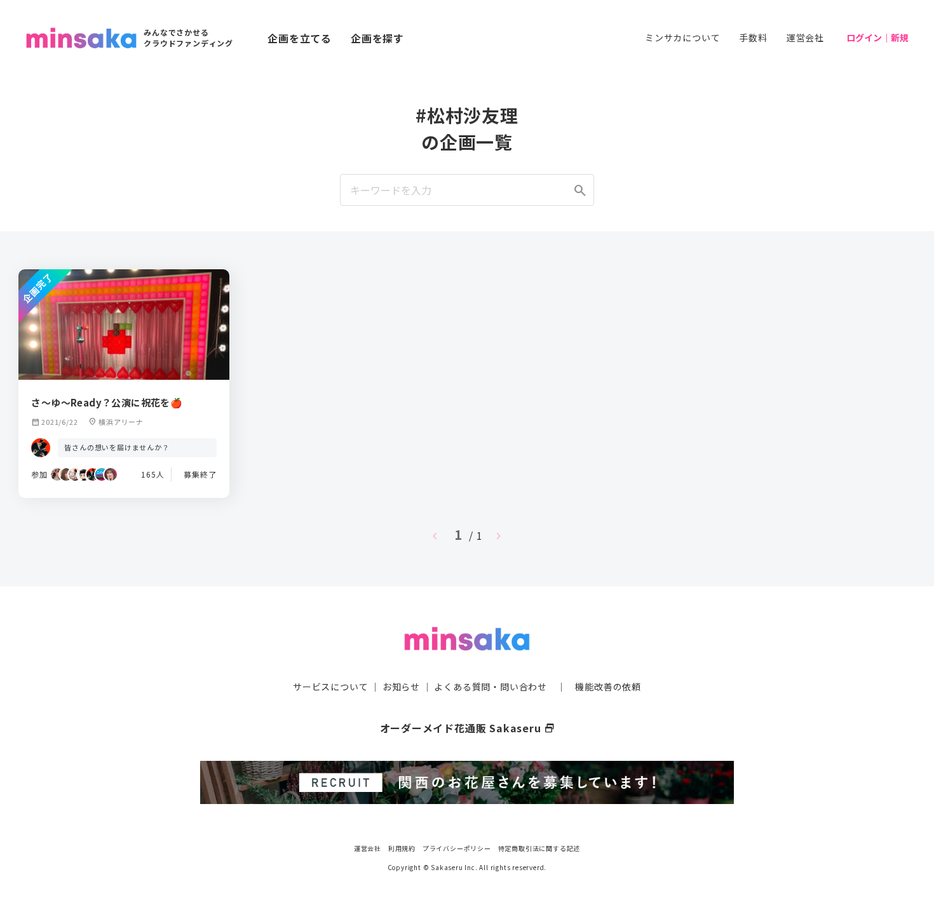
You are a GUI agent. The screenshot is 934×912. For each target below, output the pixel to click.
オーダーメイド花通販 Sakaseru (467, 727)
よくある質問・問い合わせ (490, 686)
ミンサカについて (682, 37)
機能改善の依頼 (608, 686)
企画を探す (377, 38)
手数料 (753, 37)
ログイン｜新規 (877, 37)
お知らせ (401, 686)
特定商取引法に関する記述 (539, 848)
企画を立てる (299, 38)
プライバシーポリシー (457, 848)
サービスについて (330, 686)
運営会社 (805, 37)
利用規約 (402, 848)
